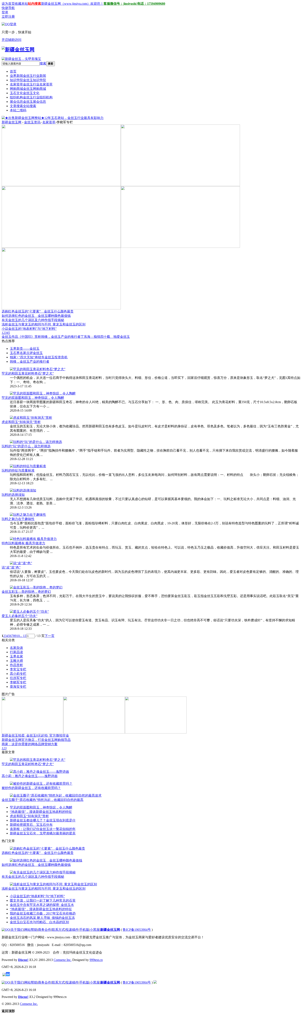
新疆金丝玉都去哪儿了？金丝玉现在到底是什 (43, 820)
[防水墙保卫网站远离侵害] (4, 975)
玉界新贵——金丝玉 (24, 348)
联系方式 (58, 929)
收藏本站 (21, 3)
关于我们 (17, 929)
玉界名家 (16, 656)
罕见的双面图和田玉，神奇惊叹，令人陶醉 (33, 397)
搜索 (43, 63)
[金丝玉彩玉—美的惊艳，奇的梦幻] (36, 587)
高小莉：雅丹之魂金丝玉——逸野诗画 (30, 776)
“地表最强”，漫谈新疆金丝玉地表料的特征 (41, 811)
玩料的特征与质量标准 (18, 470)
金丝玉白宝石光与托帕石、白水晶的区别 (39, 922)
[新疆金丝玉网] (18, 49)
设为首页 (8, 3)
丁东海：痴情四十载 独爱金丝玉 (105, 336)
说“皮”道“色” (11, 567)
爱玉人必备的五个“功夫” (19, 616)
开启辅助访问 (11, 40)
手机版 (84, 929)
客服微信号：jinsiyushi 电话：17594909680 (134, 3)
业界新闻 (28, 75)
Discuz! (23, 960)
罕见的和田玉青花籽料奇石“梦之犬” (28, 373)
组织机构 (31, 97)
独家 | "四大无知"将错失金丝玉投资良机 (39, 357)
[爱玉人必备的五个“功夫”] (29, 611)
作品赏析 (16, 665)
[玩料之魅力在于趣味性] (28, 514)
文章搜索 (23, 106)
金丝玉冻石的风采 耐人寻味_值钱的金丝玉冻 (42, 917)
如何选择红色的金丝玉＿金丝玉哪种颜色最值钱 (36, 315)
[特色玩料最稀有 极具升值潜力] (33, 539)
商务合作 (44, 929)
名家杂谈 (16, 647)
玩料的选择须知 (13, 494)
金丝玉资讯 (32, 122)
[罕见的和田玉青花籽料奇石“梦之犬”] (37, 369)
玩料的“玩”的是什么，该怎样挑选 (26, 446)
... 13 (23, 636)
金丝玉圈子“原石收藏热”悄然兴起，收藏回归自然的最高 (42, 800)
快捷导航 (8, 8)
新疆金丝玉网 (11, 122)
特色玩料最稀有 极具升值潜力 (23, 543)
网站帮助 (30, 929)
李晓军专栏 (18, 682)
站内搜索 (34, 3)
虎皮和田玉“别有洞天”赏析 (21, 422)
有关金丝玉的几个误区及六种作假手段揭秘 (33, 320)
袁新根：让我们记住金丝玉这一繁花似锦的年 (43, 829)
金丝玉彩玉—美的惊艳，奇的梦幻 (26, 591)
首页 (13, 71)
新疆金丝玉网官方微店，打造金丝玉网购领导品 (36, 740)
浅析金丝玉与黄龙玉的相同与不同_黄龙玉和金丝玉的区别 (43, 324)
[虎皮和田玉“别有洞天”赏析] (31, 417)
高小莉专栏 (18, 673)
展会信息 (28, 101)
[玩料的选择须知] (23, 490)
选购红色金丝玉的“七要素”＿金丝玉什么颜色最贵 (38, 311)
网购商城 (28, 88)
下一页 (49, 636)
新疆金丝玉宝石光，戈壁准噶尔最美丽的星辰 (43, 833)
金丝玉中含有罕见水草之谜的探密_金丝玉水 (42, 905)
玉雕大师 (16, 660)
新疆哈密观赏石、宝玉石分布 (31, 824)
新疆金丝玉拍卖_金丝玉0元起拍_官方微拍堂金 (35, 735)
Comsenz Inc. (62, 960)
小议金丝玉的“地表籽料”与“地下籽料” (29, 328)
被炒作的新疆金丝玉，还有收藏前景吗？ (31, 788)
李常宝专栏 (18, 669)
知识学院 (28, 80)
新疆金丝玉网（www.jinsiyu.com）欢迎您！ (72, 3)
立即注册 (8, 16)
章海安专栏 (18, 686)
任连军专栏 (18, 678)
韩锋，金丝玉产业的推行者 (61, 336)
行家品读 (16, 652)
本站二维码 (18, 110)
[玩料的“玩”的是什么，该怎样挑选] (36, 442)
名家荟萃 (31, 84)
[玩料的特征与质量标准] (28, 466)
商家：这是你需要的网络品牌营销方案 (30, 744)
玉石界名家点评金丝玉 (26, 353)
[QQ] (6, 929)
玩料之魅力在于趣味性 (18, 519)
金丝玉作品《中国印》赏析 (21, 336)
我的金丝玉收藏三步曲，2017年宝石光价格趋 (43, 913)
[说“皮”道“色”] (21, 563)
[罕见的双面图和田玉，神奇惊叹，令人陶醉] (43, 393)
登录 (5, 12)
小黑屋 (95, 929)
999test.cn (96, 960)
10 (18, 636)
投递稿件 (72, 929)
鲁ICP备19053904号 (137, 929)
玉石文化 (24, 93)
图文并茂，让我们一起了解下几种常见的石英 (43, 900)
